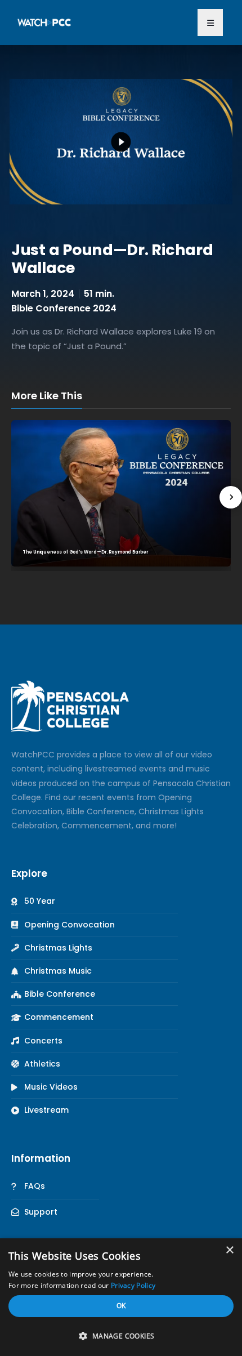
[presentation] (230, 497)
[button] (210, 22)
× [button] (229, 1250)
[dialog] (121, 1297)
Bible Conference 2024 (63, 308)
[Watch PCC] (44, 22)
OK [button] (121, 1305)
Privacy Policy (133, 1285)
